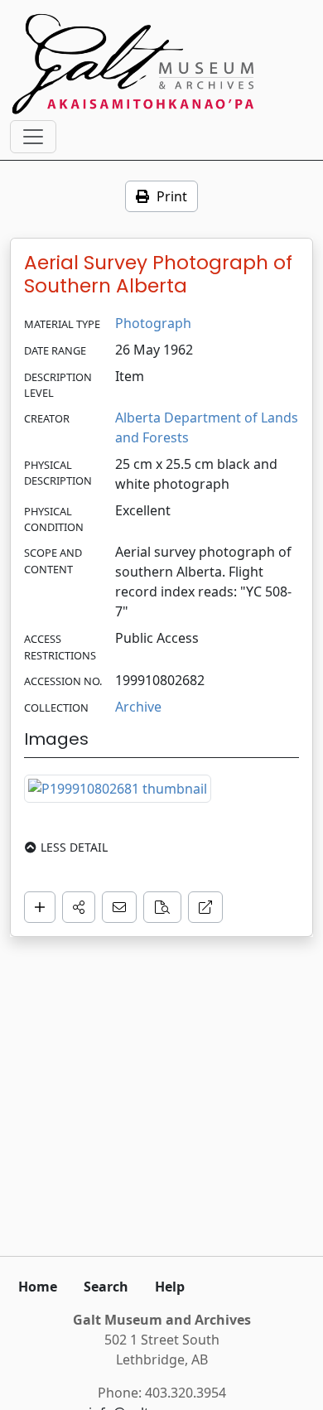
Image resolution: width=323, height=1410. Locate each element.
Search (106, 1286)
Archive (138, 707)
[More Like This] (162, 907)
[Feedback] (119, 907)
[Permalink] (205, 907)
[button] (78, 907)
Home (37, 1286)
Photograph (153, 323)
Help (170, 1286)
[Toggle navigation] (33, 136)
